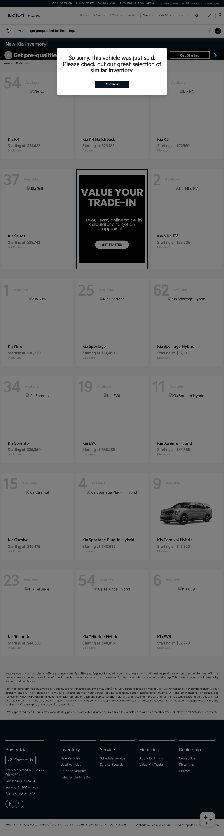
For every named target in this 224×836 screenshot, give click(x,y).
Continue (112, 84)
